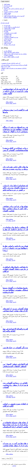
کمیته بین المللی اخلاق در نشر (11, 56)
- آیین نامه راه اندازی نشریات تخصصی (10, 63)
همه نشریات (7, 25)
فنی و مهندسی (7, 35)
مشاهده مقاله (9, 102)
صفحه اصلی (7, 4)
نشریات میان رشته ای (9, 44)
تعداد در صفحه (5, 458)
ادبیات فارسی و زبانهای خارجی (12, 27)
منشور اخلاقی (7, 13)
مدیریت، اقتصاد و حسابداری (11, 37)
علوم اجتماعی (7, 30)
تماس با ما (6, 7)
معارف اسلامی (8, 38)
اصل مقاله (11, 103)
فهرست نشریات (8, 5)
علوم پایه (6, 31)
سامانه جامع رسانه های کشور (11, 52)
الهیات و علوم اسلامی (9, 28)
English (5, 20)
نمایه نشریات (7, 14)
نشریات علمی (7, 43)
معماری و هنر (7, 40)
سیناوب (14, 465)
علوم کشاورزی (8, 34)
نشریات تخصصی (8, 41)
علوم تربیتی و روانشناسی (10, 33)
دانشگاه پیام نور (8, 51)
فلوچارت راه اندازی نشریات (11, 11)
